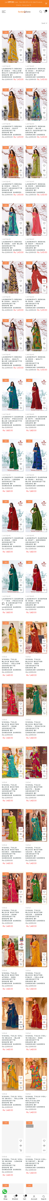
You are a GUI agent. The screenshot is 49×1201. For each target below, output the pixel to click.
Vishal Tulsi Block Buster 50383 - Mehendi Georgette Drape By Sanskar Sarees (11, 852)
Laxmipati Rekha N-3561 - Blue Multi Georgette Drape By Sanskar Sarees (36, 130)
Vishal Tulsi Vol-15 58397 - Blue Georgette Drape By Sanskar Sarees (36, 1163)
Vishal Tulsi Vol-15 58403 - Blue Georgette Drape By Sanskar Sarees (12, 1039)
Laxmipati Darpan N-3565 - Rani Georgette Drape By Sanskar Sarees (36, 602)
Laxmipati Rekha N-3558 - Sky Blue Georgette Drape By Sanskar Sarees (12, 245)
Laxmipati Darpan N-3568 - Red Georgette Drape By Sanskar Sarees (12, 542)
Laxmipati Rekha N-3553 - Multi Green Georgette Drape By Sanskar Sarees (35, 362)
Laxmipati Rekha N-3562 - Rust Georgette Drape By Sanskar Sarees (12, 130)
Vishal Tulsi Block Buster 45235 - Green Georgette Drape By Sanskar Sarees (35, 915)
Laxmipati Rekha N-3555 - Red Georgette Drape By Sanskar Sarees (35, 303)
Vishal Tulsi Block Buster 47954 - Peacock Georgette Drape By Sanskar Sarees (36, 727)
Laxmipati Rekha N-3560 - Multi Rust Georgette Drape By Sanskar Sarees (12, 187)
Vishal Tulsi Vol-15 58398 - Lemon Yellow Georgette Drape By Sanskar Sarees (12, 1164)
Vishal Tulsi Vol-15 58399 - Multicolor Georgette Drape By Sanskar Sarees (36, 1101)
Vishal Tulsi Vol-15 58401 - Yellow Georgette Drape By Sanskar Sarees (12, 1100)
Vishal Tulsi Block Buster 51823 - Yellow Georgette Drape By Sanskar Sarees (35, 978)
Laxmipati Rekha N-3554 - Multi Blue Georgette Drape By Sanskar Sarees (12, 361)
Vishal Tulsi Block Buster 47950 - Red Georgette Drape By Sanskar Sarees (11, 978)
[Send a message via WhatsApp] (4, 1191)
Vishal (4, 656)
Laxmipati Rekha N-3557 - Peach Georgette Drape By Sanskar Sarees (35, 245)
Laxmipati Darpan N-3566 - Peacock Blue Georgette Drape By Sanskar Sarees (12, 602)
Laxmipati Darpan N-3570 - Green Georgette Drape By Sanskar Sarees (12, 481)
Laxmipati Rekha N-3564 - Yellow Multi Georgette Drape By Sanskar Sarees (12, 72)
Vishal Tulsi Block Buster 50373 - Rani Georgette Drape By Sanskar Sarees (35, 789)
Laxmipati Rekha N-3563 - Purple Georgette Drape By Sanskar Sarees (35, 72)
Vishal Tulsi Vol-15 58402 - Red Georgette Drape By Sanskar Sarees (36, 1039)
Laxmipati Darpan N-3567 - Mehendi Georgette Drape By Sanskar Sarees (36, 542)
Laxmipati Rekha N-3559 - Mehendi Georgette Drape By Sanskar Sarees (36, 187)
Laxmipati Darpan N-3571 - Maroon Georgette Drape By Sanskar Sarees (36, 420)
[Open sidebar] (3, 603)
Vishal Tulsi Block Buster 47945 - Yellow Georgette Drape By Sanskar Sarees (11, 664)
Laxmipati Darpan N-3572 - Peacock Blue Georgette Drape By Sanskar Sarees (12, 420)
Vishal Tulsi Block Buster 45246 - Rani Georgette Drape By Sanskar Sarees (11, 915)
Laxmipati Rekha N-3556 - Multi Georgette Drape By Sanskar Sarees (12, 303)
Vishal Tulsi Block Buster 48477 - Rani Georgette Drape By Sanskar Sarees (11, 727)
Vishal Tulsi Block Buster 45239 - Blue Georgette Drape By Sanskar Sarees (35, 852)
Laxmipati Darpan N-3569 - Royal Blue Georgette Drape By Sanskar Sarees (36, 481)
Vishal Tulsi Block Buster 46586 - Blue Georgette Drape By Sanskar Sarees (11, 789)
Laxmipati (6, 65)
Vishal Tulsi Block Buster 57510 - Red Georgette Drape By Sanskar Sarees (35, 664)
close (46, 3)
